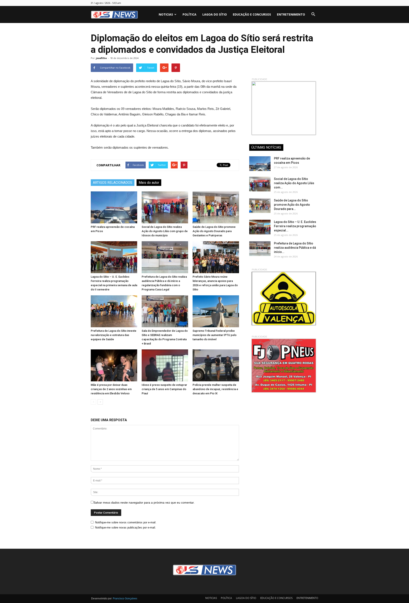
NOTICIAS (166, 14)
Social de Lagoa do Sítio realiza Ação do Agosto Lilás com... (294, 183)
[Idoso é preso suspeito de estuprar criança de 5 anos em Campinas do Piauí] (165, 365)
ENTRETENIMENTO (291, 14)
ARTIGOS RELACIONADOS (112, 183)
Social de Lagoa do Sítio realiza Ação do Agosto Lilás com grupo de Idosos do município (165, 231)
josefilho (101, 58)
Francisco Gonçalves (125, 598)
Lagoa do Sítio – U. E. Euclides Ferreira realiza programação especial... (295, 226)
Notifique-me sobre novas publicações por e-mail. (125, 527)
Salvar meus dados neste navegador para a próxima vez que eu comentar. (144, 502)
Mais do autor (149, 183)
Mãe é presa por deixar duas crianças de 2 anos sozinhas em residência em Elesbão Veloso (111, 389)
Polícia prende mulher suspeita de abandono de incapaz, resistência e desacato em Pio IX (215, 389)
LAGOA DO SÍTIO (214, 14)
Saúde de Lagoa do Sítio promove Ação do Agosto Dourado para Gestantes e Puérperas (214, 231)
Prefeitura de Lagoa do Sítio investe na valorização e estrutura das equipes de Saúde (113, 335)
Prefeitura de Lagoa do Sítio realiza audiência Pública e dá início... (295, 248)
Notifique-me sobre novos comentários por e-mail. (125, 522)
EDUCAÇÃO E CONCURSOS (252, 14)
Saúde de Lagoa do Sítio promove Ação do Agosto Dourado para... (292, 205)
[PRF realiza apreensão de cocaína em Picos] (114, 207)
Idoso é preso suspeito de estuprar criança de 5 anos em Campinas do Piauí (164, 389)
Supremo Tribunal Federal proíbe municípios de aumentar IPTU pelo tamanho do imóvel (214, 335)
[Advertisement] (281, 428)
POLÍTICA (189, 14)
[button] (313, 14)
